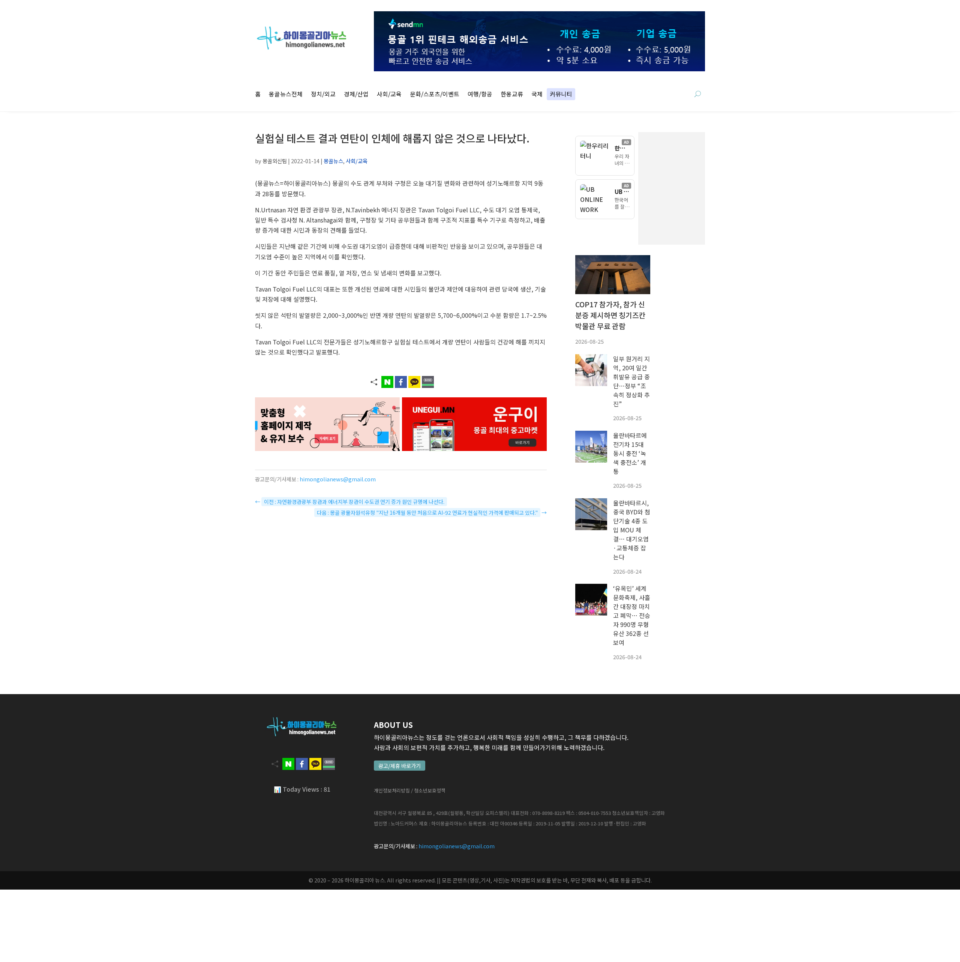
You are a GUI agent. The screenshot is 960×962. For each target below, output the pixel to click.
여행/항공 (480, 94)
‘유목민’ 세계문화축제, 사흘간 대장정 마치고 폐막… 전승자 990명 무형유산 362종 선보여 (631, 615)
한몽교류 (512, 94)
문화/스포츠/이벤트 (434, 94)
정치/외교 (323, 94)
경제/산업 (356, 94)
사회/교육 (389, 94)
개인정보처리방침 (392, 790)
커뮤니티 (561, 94)
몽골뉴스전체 (286, 94)
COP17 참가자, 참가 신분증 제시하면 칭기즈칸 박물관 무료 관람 (610, 315)
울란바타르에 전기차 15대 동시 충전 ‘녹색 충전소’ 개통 (630, 453)
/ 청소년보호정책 (428, 790)
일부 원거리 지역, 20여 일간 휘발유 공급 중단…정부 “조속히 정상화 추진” (631, 381)
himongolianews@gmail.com (338, 479)
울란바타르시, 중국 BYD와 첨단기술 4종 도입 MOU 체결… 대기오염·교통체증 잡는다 (631, 529)
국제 (537, 94)
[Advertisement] (709, 188)
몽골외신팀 (274, 161)
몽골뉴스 (333, 161)
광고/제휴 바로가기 (399, 766)
